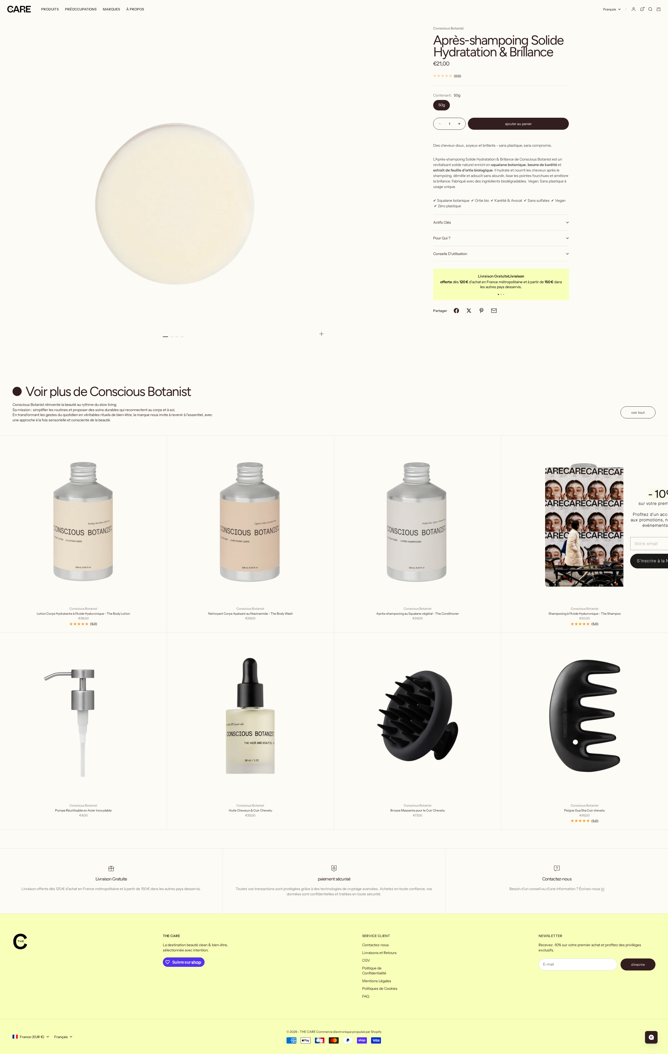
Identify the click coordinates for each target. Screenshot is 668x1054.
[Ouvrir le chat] (651, 1037)
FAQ (365, 996)
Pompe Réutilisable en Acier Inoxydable (83, 810)
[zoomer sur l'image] (321, 334)
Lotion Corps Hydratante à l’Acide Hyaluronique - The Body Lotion (83, 613)
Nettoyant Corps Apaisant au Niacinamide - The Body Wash (250, 613)
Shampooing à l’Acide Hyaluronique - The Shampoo (584, 613)
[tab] (103, 391)
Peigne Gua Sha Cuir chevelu (584, 810)
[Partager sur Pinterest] (481, 310)
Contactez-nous (375, 945)
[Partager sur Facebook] (456, 310)
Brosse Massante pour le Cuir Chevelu (417, 810)
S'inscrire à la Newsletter (623, 561)
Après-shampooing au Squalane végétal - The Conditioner (417, 613)
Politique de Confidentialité (374, 971)
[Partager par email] (494, 310)
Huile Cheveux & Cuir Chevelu (250, 810)
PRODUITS (50, 9)
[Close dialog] (656, 474)
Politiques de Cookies (379, 988)
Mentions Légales (376, 981)
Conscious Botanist (448, 28)
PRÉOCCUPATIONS (81, 9)
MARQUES (111, 9)
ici (602, 888)
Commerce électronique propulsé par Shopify (348, 1032)
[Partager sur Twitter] (469, 310)
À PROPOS (135, 9)
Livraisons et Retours (379, 952)
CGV (366, 960)
